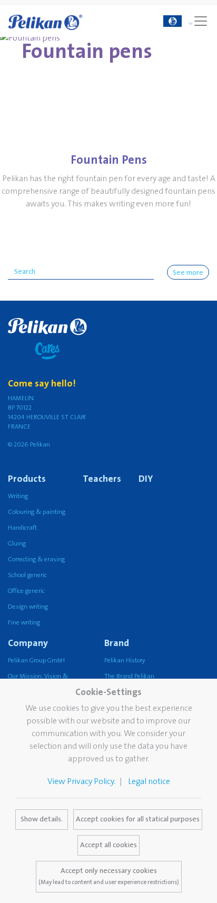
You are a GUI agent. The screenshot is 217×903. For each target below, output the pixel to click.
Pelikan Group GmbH (36, 660)
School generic (27, 575)
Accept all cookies (108, 845)
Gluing (17, 543)
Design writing (28, 606)
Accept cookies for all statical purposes (138, 819)
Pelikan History (124, 660)
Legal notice (149, 781)
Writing (18, 496)
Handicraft (22, 527)
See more (188, 273)
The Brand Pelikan (129, 676)
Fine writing (24, 622)
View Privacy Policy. (81, 781)
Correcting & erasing (36, 559)
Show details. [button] (42, 819)
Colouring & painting (36, 512)
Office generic (26, 591)
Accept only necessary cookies (108, 876)
